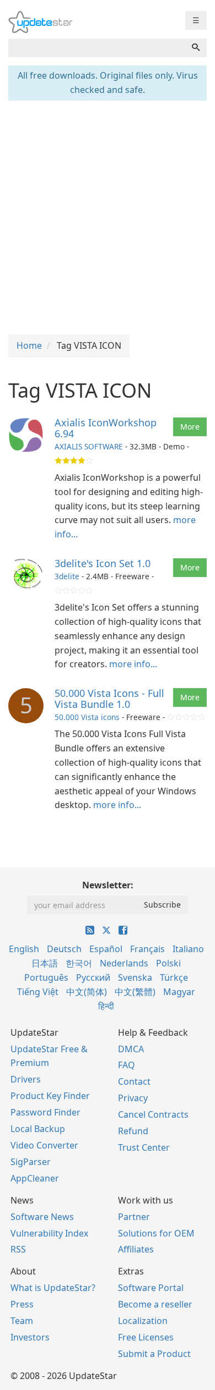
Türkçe (174, 977)
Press (22, 1304)
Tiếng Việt (37, 992)
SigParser (30, 1162)
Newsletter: (107, 885)
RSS (18, 1249)
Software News (42, 1217)
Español (105, 949)
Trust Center (144, 1147)
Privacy (133, 1098)
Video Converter (44, 1145)
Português (46, 977)
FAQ (126, 1065)
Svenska (135, 977)
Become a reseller (155, 1304)
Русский (93, 977)
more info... (133, 664)
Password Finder (45, 1112)
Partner (134, 1217)
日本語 (44, 963)
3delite (67, 576)
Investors (30, 1337)
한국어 (79, 963)
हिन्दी (106, 1006)
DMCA (131, 1049)
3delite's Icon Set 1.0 (102, 563)
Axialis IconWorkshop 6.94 (106, 428)
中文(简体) (86, 992)
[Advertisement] (107, 216)
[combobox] (96, 48)
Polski (168, 963)
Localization (143, 1321)
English (24, 949)
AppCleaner (34, 1178)
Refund (133, 1131)
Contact (134, 1081)
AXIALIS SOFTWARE (89, 446)
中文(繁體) (135, 992)
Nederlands (124, 963)
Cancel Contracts (153, 1114)
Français (147, 949)
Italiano (188, 949)
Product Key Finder (50, 1096)
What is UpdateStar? (52, 1288)
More (190, 426)
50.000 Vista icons (87, 717)
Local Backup (37, 1129)
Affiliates (136, 1249)
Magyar (179, 992)
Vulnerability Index (49, 1233)
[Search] (196, 48)
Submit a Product (154, 1354)
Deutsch (64, 949)
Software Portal (151, 1288)
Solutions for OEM (156, 1233)
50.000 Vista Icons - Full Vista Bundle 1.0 (109, 698)
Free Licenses (146, 1337)
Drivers (25, 1079)
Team (21, 1321)
